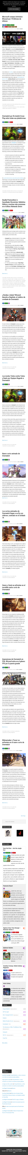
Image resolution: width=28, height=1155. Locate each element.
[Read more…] (5, 273)
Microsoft (10, 108)
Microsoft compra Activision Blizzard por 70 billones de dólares (12, 19)
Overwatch (14, 108)
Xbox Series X (11, 105)
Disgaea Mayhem (6, 1009)
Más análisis (4, 1043)
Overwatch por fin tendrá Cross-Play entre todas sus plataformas (14, 117)
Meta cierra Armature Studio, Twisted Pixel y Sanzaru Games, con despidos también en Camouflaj (13, 1095)
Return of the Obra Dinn (9, 284)
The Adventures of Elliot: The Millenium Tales (12, 1027)
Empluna (4, 1018)
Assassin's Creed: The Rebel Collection (14, 279)
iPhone (13, 104)
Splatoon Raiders (8, 948)
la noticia (11, 72)
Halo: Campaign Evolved (8, 1015)
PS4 (3, 105)
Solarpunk (5, 1032)
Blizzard (16, 192)
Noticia (22, 104)
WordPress (24, 1150)
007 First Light (6, 1012)
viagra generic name (6, 1079)
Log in (14, 1152)
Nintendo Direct (6, 283)
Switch (6, 26)
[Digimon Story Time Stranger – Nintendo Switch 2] (7, 938)
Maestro (13, 1088)
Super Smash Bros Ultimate (20, 284)
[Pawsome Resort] (7, 894)
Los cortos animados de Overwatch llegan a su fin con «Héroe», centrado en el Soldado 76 (13, 514)
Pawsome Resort (8, 886)
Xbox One (7, 105)
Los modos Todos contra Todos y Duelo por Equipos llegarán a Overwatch (13, 378)
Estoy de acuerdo (14, 9)
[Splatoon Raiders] (7, 956)
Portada (12, 731)
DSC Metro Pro (11, 1150)
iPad (10, 104)
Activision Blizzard (11, 192)
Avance (8, 731)
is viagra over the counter (7, 1084)
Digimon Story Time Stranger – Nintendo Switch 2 (12, 929)
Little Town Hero (16, 281)
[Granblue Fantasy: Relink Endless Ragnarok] (7, 976)
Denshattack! (5, 1024)
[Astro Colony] (7, 992)
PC (24, 104)
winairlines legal (5, 1075)
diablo (7, 108)
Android (9, 26)
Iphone (13, 26)
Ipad (16, 26)
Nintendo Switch (18, 104)
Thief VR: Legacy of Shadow (18, 1099)
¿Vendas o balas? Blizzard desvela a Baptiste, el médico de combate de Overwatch (13, 297)
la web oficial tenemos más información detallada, (13, 178)
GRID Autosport (9, 281)
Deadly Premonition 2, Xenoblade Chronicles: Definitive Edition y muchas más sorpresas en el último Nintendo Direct (13, 203)
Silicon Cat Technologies (17, 1149)
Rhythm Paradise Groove (8, 1021)
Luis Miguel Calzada (6, 1088)
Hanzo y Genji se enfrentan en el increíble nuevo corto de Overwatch (13, 587)
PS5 (4, 105)
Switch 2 (14, 852)
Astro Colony (6, 983)
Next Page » (23, 815)
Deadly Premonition (9, 280)
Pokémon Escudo (17, 283)
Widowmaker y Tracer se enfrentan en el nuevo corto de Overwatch (13, 742)
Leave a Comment (20, 28)
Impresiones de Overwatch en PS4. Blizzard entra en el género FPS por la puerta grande (13, 661)
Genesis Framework (18, 1150)
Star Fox (4, 1035)
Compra (3, 108)
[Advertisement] (14, 1056)
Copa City (5, 1038)
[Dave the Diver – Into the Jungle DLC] (7, 858)
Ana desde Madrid (6, 1093)
